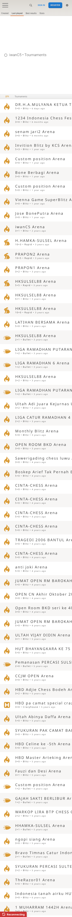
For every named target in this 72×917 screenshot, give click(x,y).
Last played (17, 13)
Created (5, 13)
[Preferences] (67, 5)
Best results (31, 13)
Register (55, 5)
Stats (41, 13)
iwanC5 (15, 55)
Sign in (41, 5)
